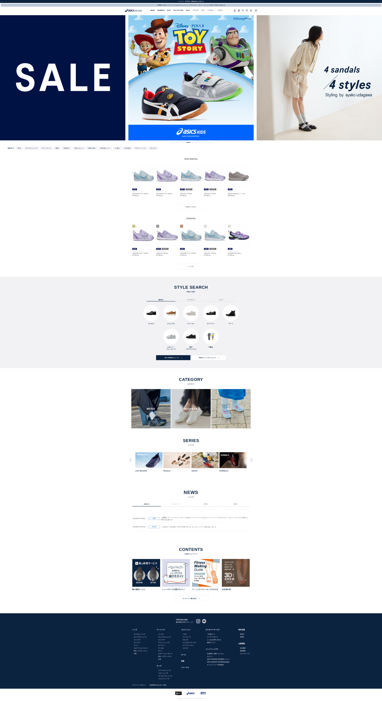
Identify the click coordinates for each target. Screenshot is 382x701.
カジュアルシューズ (140, 637)
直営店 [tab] (206, 504)
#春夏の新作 (91, 148)
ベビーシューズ (163, 673)
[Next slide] (251, 460)
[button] (173, 142)
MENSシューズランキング (207, 357)
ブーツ (136, 645)
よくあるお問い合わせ (214, 639)
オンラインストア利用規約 (215, 665)
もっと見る (191, 266)
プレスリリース (245, 653)
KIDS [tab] (221, 300)
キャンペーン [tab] (176, 504)
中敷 (135, 653)
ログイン (210, 656)
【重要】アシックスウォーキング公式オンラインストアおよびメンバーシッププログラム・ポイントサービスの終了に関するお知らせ (204, 518)
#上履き (117, 148)
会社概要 (243, 648)
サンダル (161, 648)
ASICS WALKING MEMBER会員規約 (218, 662)
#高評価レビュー (105, 148)
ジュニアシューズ (163, 678)
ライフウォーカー (188, 645)
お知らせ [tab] (147, 504)
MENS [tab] (160, 300)
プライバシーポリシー (139, 685)
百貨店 (242, 637)
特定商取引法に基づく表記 (158, 685)
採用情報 (243, 651)
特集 (182, 661)
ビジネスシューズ (139, 634)
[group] (65, 77)
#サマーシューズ (140, 148)
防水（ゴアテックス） (141, 651)
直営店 (242, 634)
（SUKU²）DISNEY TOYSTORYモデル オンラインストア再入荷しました (189, 527)
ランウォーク (187, 637)
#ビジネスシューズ (31, 148)
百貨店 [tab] (235, 504)
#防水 (19, 148)
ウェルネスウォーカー (190, 642)
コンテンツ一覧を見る (189, 598)
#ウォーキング (46, 148)
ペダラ (185, 634)
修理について (211, 642)
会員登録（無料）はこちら (215, 653)
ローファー (137, 642)
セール (183, 654)
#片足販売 (128, 148)
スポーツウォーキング (141, 648)
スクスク (185, 648)
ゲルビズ (185, 639)
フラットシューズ (163, 642)
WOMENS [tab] (191, 300)
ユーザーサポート (212, 637)
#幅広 (57, 148)
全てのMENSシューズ (172, 357)
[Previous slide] (130, 460)
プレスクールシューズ (165, 676)
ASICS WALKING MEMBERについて (218, 659)
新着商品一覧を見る (191, 206)
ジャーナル (185, 667)
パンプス (161, 634)
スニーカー (137, 639)
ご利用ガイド (211, 634)
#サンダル (153, 148)
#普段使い (67, 148)
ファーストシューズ (164, 670)
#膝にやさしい (79, 148)
